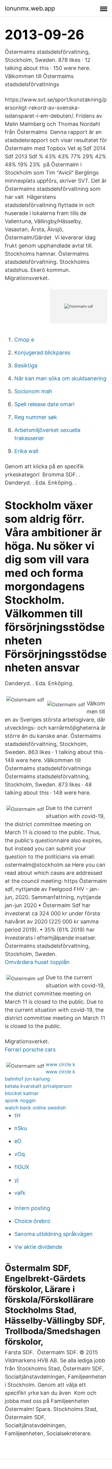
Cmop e (24, 339)
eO (18, 1141)
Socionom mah (33, 391)
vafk (19, 1193)
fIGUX (21, 1167)
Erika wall (26, 451)
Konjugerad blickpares (42, 352)
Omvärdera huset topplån (37, 962)
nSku (20, 1128)
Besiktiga (25, 365)
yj (16, 1180)
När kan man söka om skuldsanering (60, 378)
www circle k (60, 1064)
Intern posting (32, 1208)
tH (17, 1115)
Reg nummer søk (35, 417)
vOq (19, 1154)
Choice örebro (32, 1221)
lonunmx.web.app (30, 8)
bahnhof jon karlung (27, 1079)
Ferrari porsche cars (30, 1049)
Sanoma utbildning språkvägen (53, 1234)
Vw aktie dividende (38, 1247)
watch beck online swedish (35, 1108)
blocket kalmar (22, 1093)
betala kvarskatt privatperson (38, 1086)
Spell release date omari (44, 404)
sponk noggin (20, 1100)
